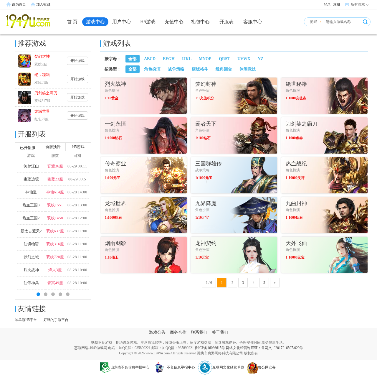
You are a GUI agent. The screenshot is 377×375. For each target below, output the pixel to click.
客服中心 (252, 21)
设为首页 (19, 4)
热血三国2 (31, 218)
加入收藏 (43, 4)
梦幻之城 (31, 257)
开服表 (226, 21)
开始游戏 (77, 61)
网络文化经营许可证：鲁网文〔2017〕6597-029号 (264, 348)
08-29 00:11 (77, 166)
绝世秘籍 (42, 75)
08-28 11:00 (77, 231)
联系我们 (199, 332)
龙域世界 (42, 111)
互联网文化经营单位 (228, 367)
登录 (327, 4)
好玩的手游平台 (56, 320)
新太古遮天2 (31, 231)
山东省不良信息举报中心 (129, 367)
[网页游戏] (28, 24)
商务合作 (178, 332)
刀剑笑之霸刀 (45, 93)
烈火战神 (31, 270)
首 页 (72, 21)
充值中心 (174, 21)
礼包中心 (200, 21)
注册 (336, 4)
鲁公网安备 (267, 367)
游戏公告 (157, 332)
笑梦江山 (31, 166)
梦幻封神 (42, 56)
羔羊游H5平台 (26, 320)
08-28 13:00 (77, 205)
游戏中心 (95, 21)
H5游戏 (148, 21)
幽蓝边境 (31, 179)
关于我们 (220, 332)
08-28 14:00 (77, 192)
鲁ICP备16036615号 (210, 348)
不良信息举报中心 (181, 367)
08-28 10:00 (77, 270)
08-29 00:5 (77, 179)
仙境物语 (31, 244)
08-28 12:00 (77, 218)
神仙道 (31, 192)
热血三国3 (31, 205)
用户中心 (121, 21)
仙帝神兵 (31, 283)
